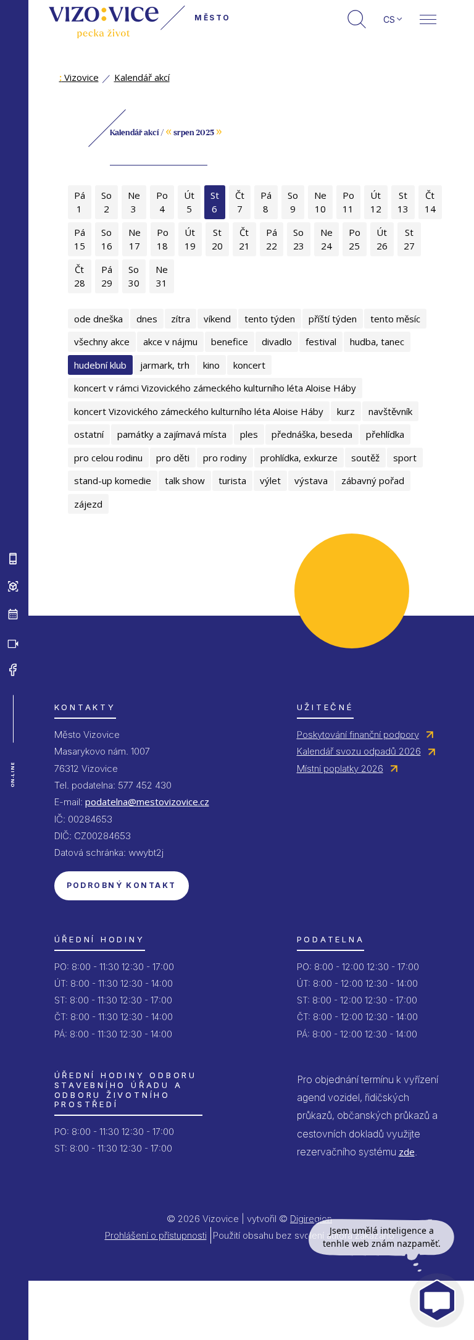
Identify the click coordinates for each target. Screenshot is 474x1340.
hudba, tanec (377, 341)
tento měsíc (395, 318)
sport (405, 457)
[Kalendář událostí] (13, 614)
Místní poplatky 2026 (340, 768)
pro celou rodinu (108, 457)
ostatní (89, 434)
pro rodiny (225, 457)
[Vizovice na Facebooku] (13, 670)
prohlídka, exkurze (299, 457)
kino (211, 365)
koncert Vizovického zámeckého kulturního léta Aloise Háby (198, 411)
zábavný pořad (372, 480)
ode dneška (98, 318)
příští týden (333, 318)
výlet (270, 480)
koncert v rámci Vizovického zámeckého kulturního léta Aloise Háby (215, 388)
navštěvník (390, 411)
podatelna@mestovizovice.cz (147, 801)
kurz (346, 411)
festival (321, 341)
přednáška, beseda (312, 434)
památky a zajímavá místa (172, 434)
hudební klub (100, 365)
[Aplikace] (13, 559)
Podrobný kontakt (122, 885)
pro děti (172, 457)
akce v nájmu (170, 341)
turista (232, 480)
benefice (229, 341)
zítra (180, 318)
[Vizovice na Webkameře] (13, 642)
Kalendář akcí (142, 77)
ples (249, 434)
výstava (311, 480)
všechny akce (102, 341)
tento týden (269, 318)
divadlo (277, 341)
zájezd (88, 504)
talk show (185, 480)
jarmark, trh (164, 365)
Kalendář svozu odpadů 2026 (359, 751)
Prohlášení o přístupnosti (156, 1235)
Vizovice (79, 77)
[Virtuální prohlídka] (13, 586)
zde (407, 1151)
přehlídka (385, 434)
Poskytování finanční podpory (358, 734)
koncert (249, 365)
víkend (217, 318)
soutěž (365, 457)
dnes (146, 318)
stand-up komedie (112, 480)
